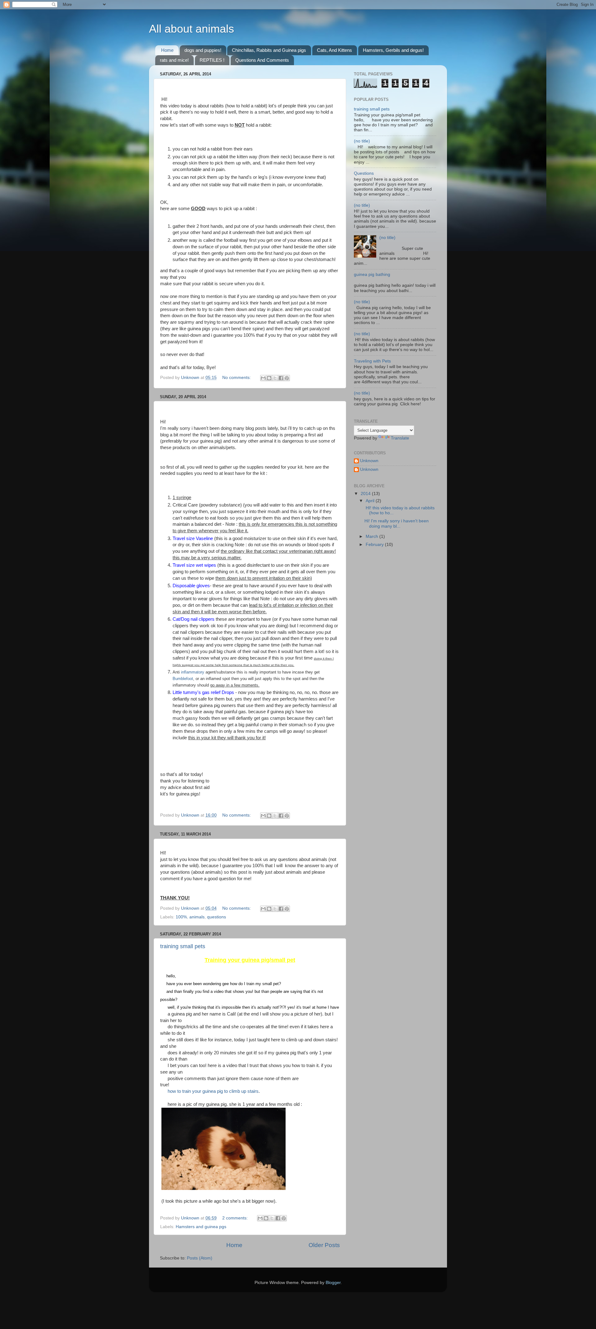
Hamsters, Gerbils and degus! (393, 50)
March (372, 536)
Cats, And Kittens (334, 50)
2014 (366, 493)
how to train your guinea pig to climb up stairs (213, 1091)
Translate (400, 438)
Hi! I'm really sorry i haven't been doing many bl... (396, 523)
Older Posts (324, 1245)
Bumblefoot (183, 678)
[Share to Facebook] (281, 378)
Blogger (333, 1282)
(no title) (362, 141)
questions (216, 917)
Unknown (369, 460)
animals (197, 917)
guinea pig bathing (372, 274)
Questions (364, 173)
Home (167, 50)
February (375, 544)
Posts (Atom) (199, 1258)
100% (181, 917)
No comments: (237, 377)
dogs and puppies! (202, 50)
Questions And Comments (262, 60)
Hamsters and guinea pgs (201, 1226)
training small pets (182, 946)
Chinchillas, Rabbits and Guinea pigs (269, 50)
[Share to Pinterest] (287, 378)
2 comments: (235, 1218)
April (371, 500)
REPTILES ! (212, 60)
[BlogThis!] (269, 378)
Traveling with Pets (372, 361)
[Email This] (263, 378)
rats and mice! (174, 60)
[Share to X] (275, 378)
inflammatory (192, 672)
